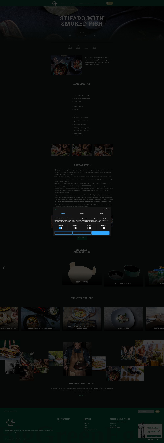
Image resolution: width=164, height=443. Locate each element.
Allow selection (82, 233)
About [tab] (101, 213)
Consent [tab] (63, 213)
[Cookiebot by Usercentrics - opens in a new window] (103, 209)
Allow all (100, 233)
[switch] (75, 228)
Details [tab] (82, 213)
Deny (63, 233)
